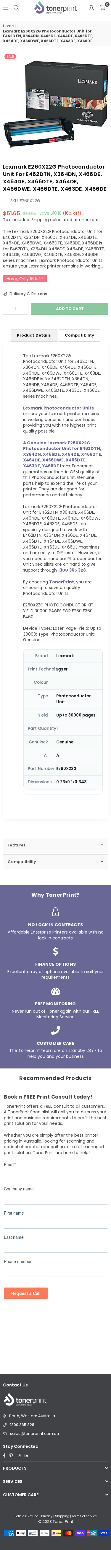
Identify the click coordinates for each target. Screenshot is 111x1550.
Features (16, 845)
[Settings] (91, 7)
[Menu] (5, 7)
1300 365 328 (22, 1424)
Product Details (34, 335)
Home (8, 26)
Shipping (40, 220)
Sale (10, 56)
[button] (102, 7)
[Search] (16, 7)
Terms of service (84, 1516)
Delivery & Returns (27, 294)
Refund (33, 1516)
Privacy (46, 1516)
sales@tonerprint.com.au (34, 1433)
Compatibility (79, 335)
